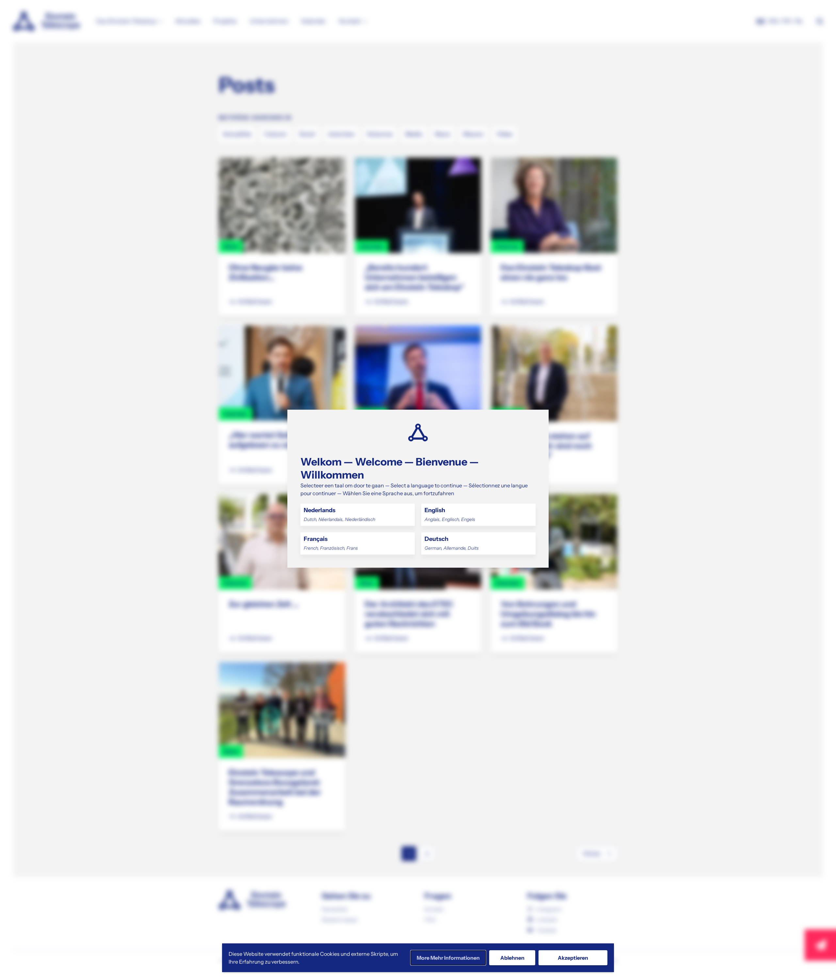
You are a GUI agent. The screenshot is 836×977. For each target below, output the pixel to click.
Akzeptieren (573, 957)
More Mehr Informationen (448, 957)
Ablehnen (512, 957)
